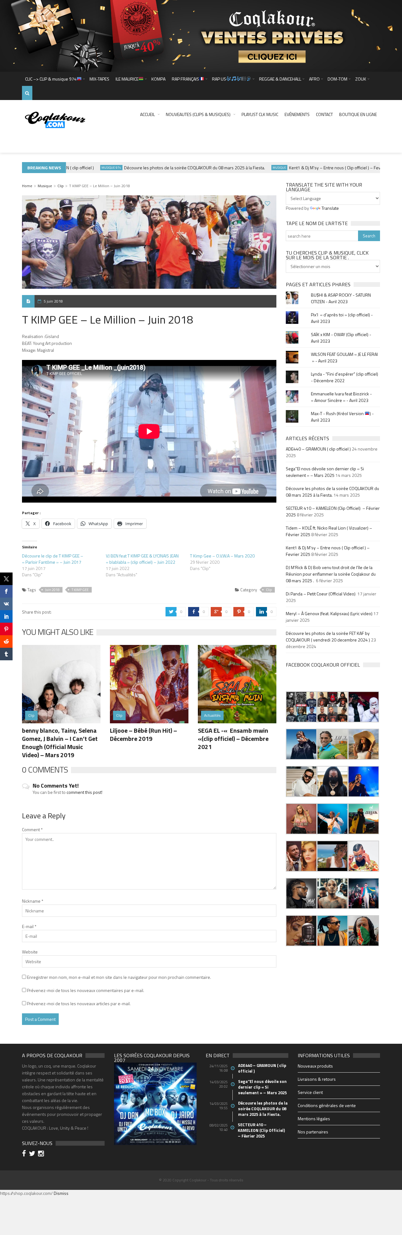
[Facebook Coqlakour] (25, 1154)
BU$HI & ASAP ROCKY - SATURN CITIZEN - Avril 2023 (341, 298)
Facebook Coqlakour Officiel (323, 664)
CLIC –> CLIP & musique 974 (51, 79)
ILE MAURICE (127, 79)
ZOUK (360, 79)
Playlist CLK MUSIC (260, 114)
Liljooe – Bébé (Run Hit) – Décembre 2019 (143, 734)
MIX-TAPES (99, 79)
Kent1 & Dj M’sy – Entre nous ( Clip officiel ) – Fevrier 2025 (327, 167)
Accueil (147, 114)
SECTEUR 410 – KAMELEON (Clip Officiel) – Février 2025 (262, 1130)
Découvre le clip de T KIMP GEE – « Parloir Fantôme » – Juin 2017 (52, 558)
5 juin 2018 (53, 301)
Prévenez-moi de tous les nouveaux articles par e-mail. (79, 1003)
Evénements (297, 114)
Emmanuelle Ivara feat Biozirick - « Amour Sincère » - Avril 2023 (341, 397)
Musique (263, 167)
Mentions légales (314, 1118)
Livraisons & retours (317, 1079)
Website (30, 951)
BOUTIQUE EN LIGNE (358, 114)
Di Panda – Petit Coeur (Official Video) (321, 593)
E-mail (29, 926)
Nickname (32, 901)
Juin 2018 (52, 589)
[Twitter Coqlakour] (33, 1154)
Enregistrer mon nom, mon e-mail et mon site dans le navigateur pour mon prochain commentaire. (119, 977)
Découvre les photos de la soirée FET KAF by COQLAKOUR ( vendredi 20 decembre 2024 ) (328, 636)
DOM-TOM (337, 79)
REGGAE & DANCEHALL (280, 79)
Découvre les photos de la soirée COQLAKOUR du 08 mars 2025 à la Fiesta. (178, 167)
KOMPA (158, 79)
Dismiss (61, 1193)
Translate (330, 208)
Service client (310, 1092)
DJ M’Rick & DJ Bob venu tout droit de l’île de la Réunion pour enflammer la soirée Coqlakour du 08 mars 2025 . (331, 574)
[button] (301, 706)
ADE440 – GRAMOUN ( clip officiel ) (318, 449)
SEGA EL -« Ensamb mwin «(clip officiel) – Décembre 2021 (233, 739)
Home (27, 186)
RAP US (219, 79)
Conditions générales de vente (327, 1105)
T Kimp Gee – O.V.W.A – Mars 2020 (222, 555)
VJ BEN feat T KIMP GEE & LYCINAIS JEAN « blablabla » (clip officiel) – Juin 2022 (142, 558)
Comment (32, 829)
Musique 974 (95, 167)
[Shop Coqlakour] (201, 35)
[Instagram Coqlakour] (42, 1154)
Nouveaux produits (315, 1066)
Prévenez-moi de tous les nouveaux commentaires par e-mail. (85, 990)
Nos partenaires (313, 1131)
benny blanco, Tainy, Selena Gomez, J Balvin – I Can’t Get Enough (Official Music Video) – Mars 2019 (60, 743)
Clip (60, 186)
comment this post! (84, 792)
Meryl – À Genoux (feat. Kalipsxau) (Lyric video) (329, 613)
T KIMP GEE (80, 589)
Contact (324, 114)
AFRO (314, 79)
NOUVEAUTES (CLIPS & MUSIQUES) (198, 114)
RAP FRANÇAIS (185, 79)
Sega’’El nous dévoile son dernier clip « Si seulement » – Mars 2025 (325, 471)
